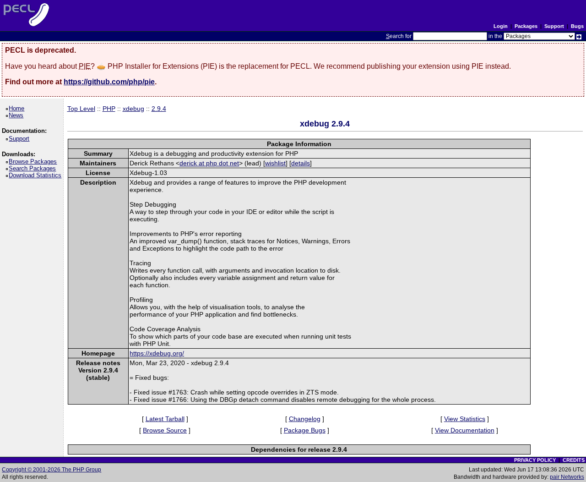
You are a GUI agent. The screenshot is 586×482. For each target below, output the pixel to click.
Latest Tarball (165, 418)
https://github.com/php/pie (109, 82)
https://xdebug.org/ (157, 353)
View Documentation (464, 430)
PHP (109, 108)
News (17, 115)
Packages (526, 26)
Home (18, 108)
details (300, 163)
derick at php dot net (209, 163)
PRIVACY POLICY (535, 460)
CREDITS (574, 460)
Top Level (81, 108)
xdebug (133, 108)
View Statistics (464, 418)
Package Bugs (305, 430)
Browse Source (165, 430)
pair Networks (567, 477)
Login (501, 26)
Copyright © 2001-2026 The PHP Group (51, 469)
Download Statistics (36, 175)
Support (554, 26)
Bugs (577, 26)
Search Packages (33, 168)
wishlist (275, 163)
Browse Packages (34, 161)
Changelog (304, 418)
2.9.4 (159, 108)
